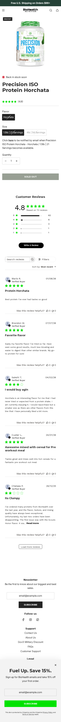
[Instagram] (30, 619)
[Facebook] (23, 619)
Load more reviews (30, 547)
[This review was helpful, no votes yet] (47, 310)
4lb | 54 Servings (36, 132)
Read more (33, 523)
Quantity (6, 154)
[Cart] (57, 10)
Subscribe (30, 604)
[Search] (51, 10)
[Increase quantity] (16, 161)
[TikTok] (37, 619)
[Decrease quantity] (5, 161)
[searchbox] (17, 259)
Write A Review (31, 245)
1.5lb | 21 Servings (13, 132)
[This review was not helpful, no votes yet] (53, 310)
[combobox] (44, 267)
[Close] (55, 665)
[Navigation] (3, 10)
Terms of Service (28, 714)
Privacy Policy (48, 712)
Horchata (8, 117)
